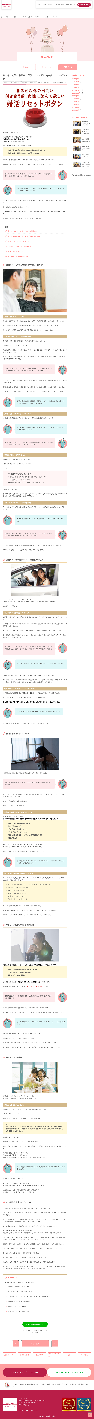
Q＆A (69, 1355)
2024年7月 (76, 101)
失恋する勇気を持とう (15, 251)
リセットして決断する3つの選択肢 (19, 246)
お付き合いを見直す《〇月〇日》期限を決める (24, 236)
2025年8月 (76, 84)
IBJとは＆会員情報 (53, 1354)
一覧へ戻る (35, 1343)
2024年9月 (76, 96)
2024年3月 (76, 110)
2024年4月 (76, 107)
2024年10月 (76, 93)
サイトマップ (34, 1410)
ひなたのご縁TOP (5, 17)
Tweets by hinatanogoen (81, 175)
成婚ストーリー (47, 67)
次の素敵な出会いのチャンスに (19, 256)
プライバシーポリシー (24, 1410)
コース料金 (84, 1355)
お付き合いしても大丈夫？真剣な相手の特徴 (23, 231)
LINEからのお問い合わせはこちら (69, 1372)
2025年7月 (76, 87)
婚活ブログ (16, 17)
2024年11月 (76, 90)
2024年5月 (76, 104)
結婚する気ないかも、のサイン (18, 241)
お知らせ (26, 67)
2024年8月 (76, 98)
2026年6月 (76, 78)
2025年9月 (76, 81)
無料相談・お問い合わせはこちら (26, 1372)
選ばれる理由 (24, 1355)
